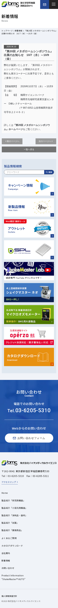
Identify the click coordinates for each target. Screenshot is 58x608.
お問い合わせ (7, 567)
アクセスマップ (8, 482)
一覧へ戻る (29, 149)
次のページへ (45, 141)
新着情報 (18, 30)
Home (4, 492)
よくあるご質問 (9, 538)
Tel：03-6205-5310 (12, 476)
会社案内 (5, 553)
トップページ (7, 30)
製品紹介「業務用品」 (12, 530)
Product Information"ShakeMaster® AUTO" (13, 577)
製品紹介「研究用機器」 (13, 500)
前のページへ (13, 141)
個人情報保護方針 (9, 596)
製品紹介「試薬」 (10, 522)
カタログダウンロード (12, 545)
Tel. (29, 410)
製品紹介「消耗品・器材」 (14, 515)
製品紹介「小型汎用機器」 (14, 507)
